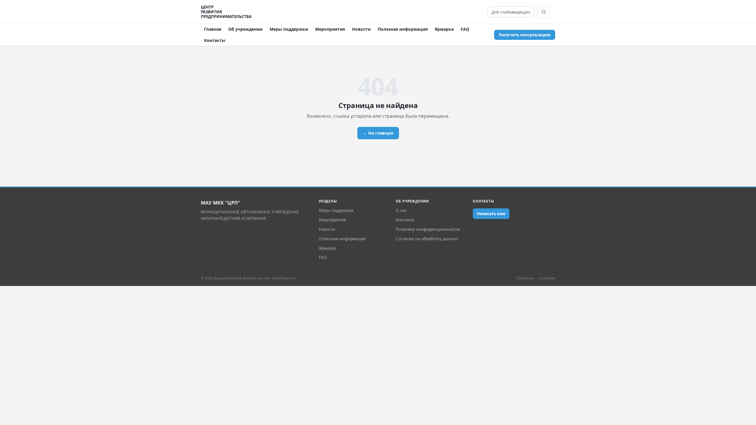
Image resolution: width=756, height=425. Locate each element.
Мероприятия (330, 29)
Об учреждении (245, 29)
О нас (401, 210)
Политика (525, 278)
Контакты (214, 40)
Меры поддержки (289, 29)
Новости (361, 29)
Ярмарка (444, 29)
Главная (212, 29)
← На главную (378, 133)
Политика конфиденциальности (428, 229)
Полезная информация (403, 29)
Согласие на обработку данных (427, 238)
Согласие (547, 278)
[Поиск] (543, 12)
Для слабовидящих (510, 12)
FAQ (465, 29)
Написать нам (491, 213)
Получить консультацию (524, 34)
